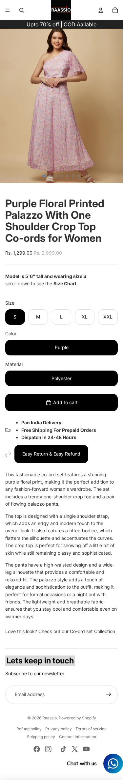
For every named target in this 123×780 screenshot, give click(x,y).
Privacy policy (58, 728)
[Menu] (7, 10)
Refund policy (29, 728)
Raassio (49, 717)
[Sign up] (108, 694)
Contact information (77, 736)
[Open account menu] (100, 10)
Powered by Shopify (77, 717)
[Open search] (21, 10)
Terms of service (91, 728)
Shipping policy (41, 736)
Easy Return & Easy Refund (51, 454)
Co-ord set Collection (93, 631)
